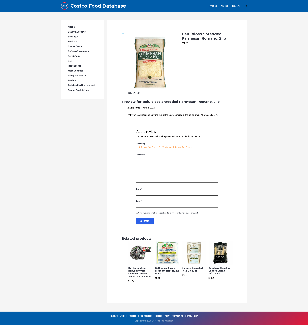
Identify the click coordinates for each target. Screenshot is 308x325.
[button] (246, 5)
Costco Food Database (98, 6)
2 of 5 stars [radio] (153, 147)
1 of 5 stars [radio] (141, 147)
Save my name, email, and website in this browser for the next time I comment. (168, 213)
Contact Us (177, 316)
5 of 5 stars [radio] (187, 147)
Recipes (158, 316)
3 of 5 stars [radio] (164, 147)
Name (139, 189)
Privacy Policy (191, 316)
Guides (224, 6)
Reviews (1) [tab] (134, 93)
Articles (213, 6)
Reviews (236, 6)
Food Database (145, 316)
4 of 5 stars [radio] (175, 147)
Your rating (140, 144)
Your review (141, 154)
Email (139, 201)
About (167, 316)
